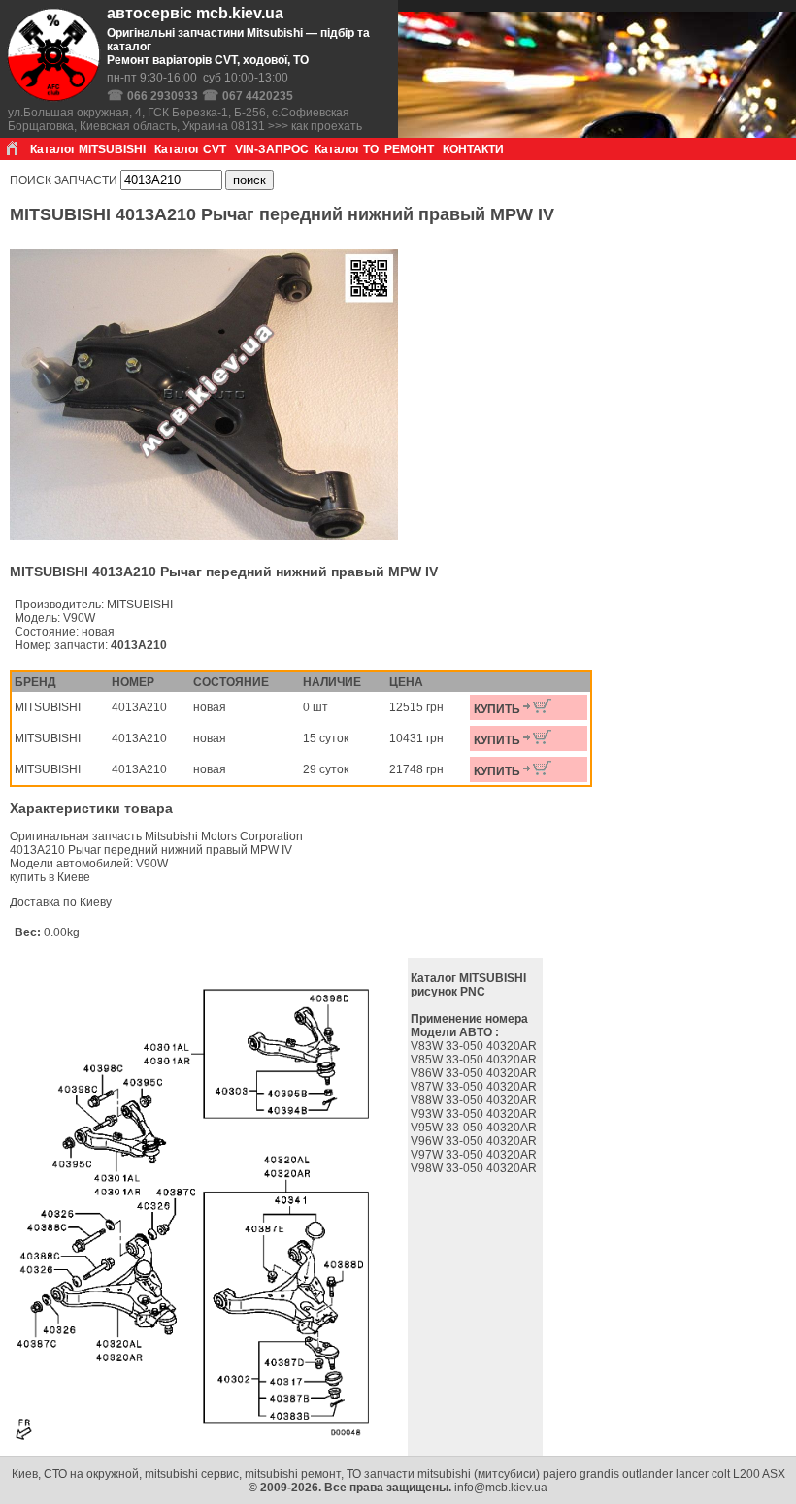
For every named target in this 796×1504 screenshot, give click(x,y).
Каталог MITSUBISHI (88, 149)
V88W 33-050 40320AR (475, 1100)
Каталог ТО (347, 149)
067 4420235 (257, 96)
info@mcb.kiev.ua (500, 1487)
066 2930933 (162, 96)
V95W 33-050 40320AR (475, 1127)
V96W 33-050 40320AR (475, 1141)
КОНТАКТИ (473, 149)
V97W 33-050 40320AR (475, 1154)
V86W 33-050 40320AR (475, 1073)
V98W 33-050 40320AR (475, 1168)
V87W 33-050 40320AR (475, 1087)
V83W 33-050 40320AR (475, 1046)
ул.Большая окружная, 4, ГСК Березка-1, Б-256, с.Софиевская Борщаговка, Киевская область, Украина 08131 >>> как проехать (185, 119)
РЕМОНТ (409, 149)
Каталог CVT (190, 149)
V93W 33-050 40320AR (475, 1114)
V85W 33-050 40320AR (475, 1059)
